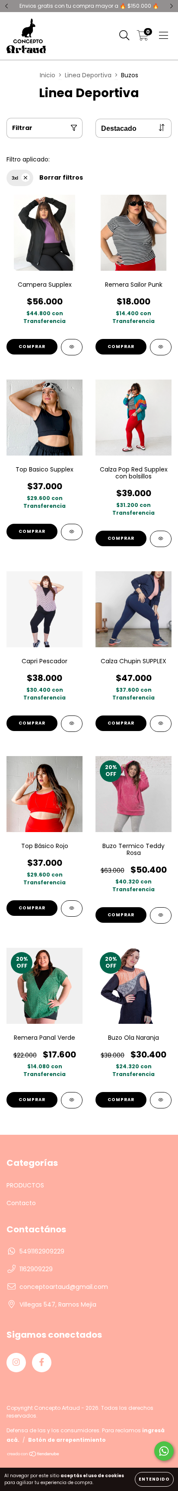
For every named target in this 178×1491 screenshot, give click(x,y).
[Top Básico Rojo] (72, 908)
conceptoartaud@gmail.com (63, 1286)
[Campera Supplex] (72, 347)
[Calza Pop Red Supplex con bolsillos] (161, 539)
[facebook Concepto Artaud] (41, 1362)
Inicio (47, 75)
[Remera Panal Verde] (72, 1100)
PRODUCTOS (25, 1185)
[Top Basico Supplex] (72, 532)
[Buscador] (124, 36)
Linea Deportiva (88, 75)
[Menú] (164, 36)
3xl (15, 177)
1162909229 (36, 1269)
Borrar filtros (61, 177)
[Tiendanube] (33, 1455)
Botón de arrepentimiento (67, 1440)
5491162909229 (41, 1251)
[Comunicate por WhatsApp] (164, 1451)
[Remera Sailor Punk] (161, 347)
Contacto (21, 1203)
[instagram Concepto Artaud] (16, 1362)
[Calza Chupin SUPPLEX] (161, 723)
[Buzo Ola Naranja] (161, 1100)
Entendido (154, 1479)
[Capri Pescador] (72, 723)
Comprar (32, 346)
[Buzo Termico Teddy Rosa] (161, 915)
